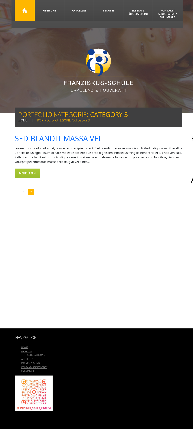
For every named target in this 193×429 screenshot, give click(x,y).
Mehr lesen (27, 173)
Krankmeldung (30, 363)
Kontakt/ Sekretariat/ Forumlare (167, 14)
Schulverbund (36, 354)
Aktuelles (79, 10)
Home (25, 10)
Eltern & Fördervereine (138, 12)
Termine (108, 10)
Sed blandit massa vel (58, 138)
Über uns (49, 10)
